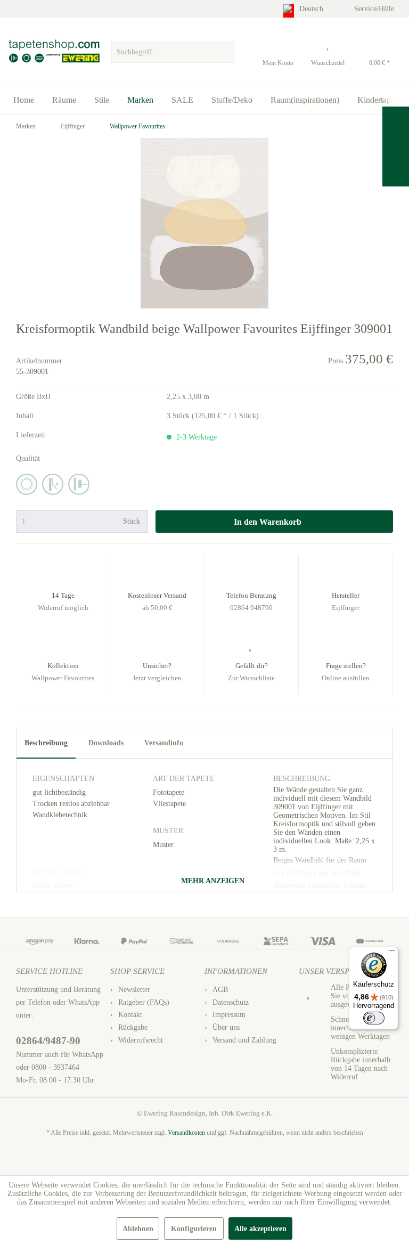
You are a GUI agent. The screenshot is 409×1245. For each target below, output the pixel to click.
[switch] (374, 1018)
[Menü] (392, 953)
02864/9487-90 (48, 1040)
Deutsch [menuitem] (312, 9)
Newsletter (134, 990)
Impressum (229, 1015)
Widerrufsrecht (140, 1040)
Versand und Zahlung (244, 1040)
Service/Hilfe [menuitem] (375, 9)
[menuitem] (172, 49)
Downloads (106, 743)
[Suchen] (224, 52)
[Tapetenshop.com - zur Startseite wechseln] (53, 52)
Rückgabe (133, 1027)
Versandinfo (163, 743)
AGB (220, 990)
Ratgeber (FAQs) (143, 1002)
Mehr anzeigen (211, 881)
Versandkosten (186, 1132)
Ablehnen (137, 1229)
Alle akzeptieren (260, 1229)
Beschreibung (46, 743)
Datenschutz (230, 1002)
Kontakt (130, 1015)
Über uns (226, 1027)
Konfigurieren (194, 1229)
